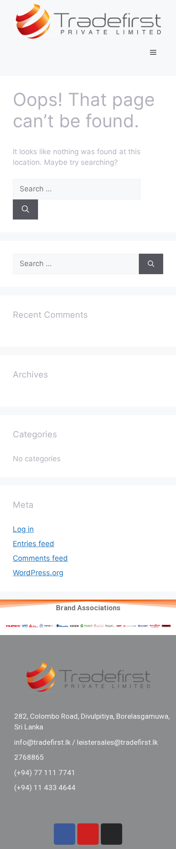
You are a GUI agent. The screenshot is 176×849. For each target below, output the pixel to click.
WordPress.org (38, 572)
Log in (23, 529)
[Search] (25, 209)
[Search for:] (77, 188)
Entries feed (33, 543)
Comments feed (40, 558)
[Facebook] (64, 834)
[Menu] (153, 52)
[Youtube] (88, 834)
